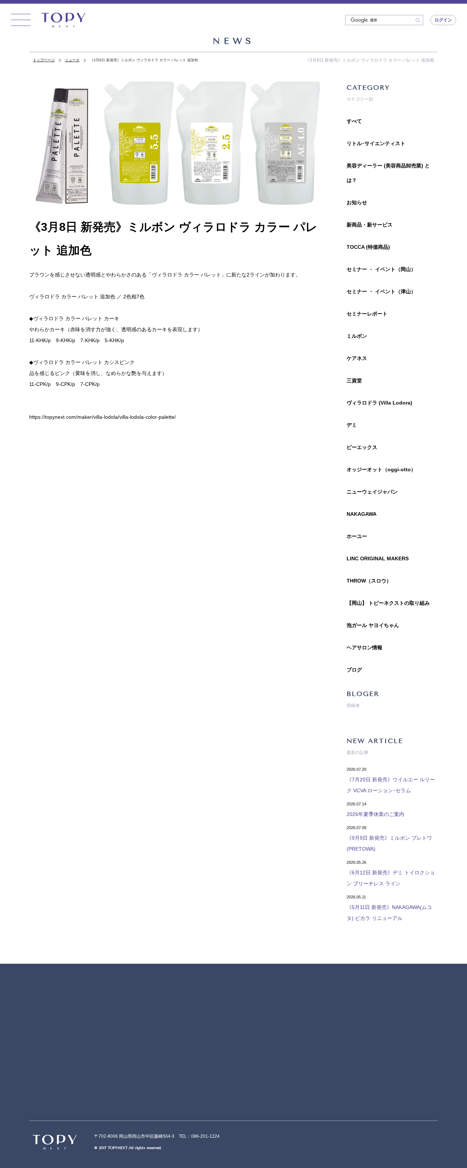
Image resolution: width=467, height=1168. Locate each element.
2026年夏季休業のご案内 (375, 814)
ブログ (354, 670)
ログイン (443, 20)
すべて (354, 121)
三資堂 (354, 380)
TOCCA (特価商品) (368, 247)
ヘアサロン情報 (364, 647)
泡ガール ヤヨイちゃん (373, 625)
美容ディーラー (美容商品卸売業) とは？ (388, 173)
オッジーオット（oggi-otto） (381, 469)
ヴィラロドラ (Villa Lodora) (379, 403)
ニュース (72, 60)
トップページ (44, 60)
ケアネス (357, 358)
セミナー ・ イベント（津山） (381, 291)
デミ (352, 425)
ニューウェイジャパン (372, 492)
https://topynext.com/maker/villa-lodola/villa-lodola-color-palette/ (102, 417)
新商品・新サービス (370, 225)
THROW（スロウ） (369, 581)
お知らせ (357, 202)
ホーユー (357, 536)
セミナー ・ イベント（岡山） (381, 269)
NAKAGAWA (362, 514)
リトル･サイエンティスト (376, 143)
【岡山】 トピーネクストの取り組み (388, 603)
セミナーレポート (367, 314)
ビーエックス (362, 447)
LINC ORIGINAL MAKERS (378, 558)
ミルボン (357, 336)
